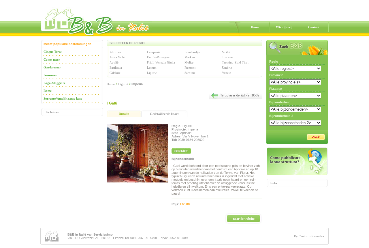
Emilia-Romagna (158, 57)
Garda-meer (52, 67)
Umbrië (227, 67)
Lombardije (192, 52)
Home (255, 27)
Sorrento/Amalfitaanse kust (63, 98)
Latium (152, 67)
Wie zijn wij (284, 27)
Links (273, 183)
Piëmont (189, 67)
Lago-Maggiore (54, 83)
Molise (188, 62)
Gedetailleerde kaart (164, 113)
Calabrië (115, 72)
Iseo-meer (50, 75)
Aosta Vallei (117, 57)
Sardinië (189, 72)
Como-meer (52, 59)
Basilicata (116, 67)
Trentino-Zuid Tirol (235, 62)
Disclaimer (51, 112)
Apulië (114, 62)
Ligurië (152, 72)
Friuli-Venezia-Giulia (161, 62)
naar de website (244, 218)
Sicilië (226, 52)
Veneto (226, 72)
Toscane (227, 57)
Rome (48, 90)
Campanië (153, 52)
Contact (313, 27)
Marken (189, 57)
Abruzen (115, 52)
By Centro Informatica (309, 236)
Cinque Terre (53, 51)
